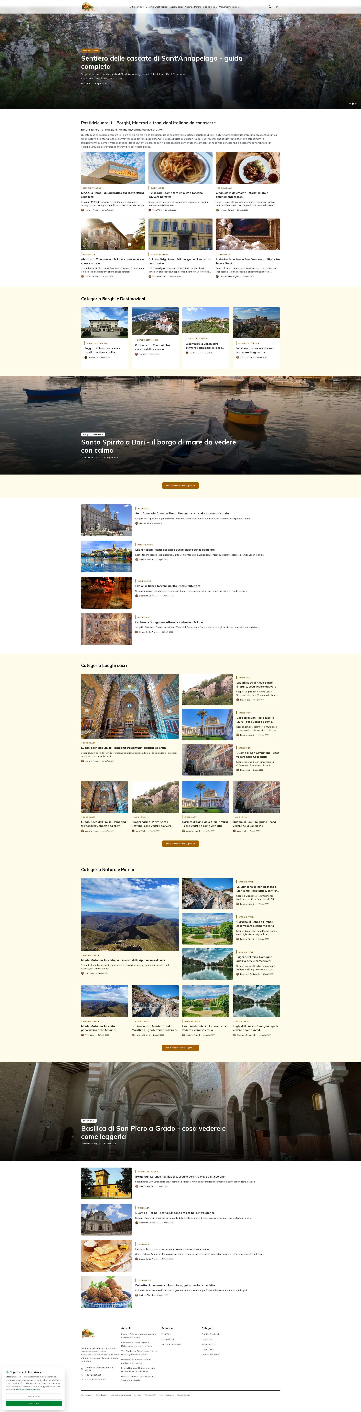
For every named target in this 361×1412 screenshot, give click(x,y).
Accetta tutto (34, 1403)
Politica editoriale (166, 1395)
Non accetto (34, 1396)
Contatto (137, 1395)
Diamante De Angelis (90, 83)
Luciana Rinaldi (168, 1339)
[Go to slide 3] (355, 103)
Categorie (208, 1328)
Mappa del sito (183, 1395)
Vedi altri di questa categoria (178, 485)
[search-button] (269, 6)
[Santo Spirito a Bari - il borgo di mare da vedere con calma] (180, 425)
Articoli (126, 1328)
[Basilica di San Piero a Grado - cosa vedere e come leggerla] (180, 1111)
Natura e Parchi (193, 6)
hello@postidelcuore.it (95, 1379)
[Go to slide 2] (353, 103)
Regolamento (87, 1395)
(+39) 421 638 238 (93, 1375)
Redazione (167, 1328)
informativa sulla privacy (28, 1389)
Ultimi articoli (137, 6)
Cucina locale (210, 6)
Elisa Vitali (166, 1334)
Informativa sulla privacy (121, 1395)
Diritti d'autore (102, 1395)
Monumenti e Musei (229, 6)
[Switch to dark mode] (277, 6)
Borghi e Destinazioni (157, 6)
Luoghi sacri (176, 6)
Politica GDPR (150, 1395)
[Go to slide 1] (350, 104)
